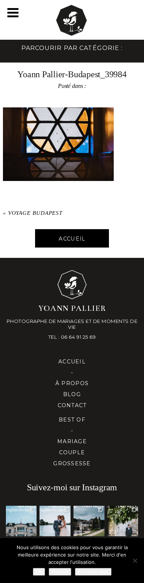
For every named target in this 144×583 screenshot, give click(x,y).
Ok (39, 572)
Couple (72, 452)
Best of (72, 419)
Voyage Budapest (35, 213)
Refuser (60, 572)
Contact (72, 405)
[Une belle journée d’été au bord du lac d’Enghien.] (55, 521)
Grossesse (71, 463)
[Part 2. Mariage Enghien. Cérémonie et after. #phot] (21, 521)
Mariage (72, 441)
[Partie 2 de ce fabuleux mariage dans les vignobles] (88, 521)
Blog (72, 394)
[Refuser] (134, 560)
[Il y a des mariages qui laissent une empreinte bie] (122, 521)
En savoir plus (93, 572)
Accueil (72, 361)
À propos (72, 383)
